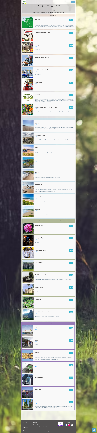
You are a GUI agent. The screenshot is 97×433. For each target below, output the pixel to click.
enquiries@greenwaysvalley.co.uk (42, 426)
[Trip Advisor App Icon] (72, 425)
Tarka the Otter (70, 23)
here (63, 12)
